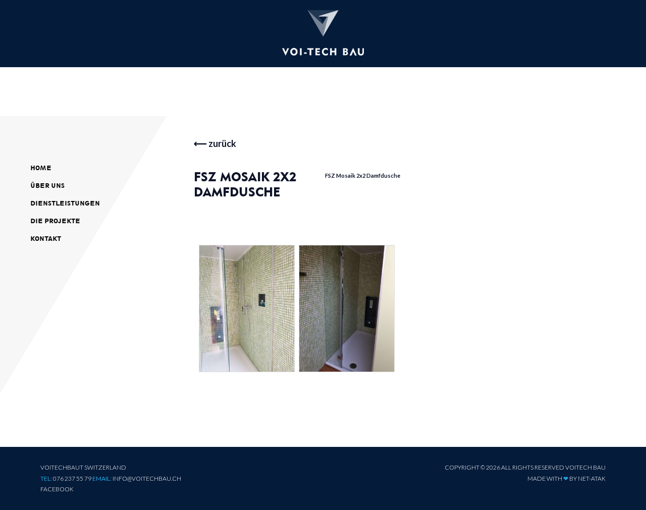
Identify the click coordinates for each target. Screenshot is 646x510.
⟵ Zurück (215, 143)
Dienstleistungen (65, 203)
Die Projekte (55, 221)
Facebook (57, 489)
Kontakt (45, 238)
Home (40, 168)
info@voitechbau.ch (147, 478)
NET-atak (592, 478)
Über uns (47, 185)
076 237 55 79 (72, 478)
